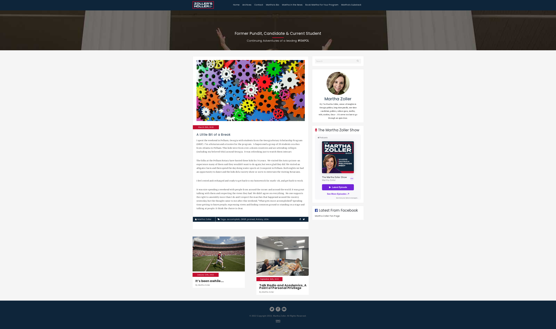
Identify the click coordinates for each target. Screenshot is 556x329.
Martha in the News (292, 4)
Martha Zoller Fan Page (327, 216)
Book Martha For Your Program (322, 4)
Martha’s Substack (351, 4)
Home (236, 4)
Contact (258, 4)
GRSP (243, 219)
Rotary (259, 219)
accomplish (233, 219)
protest (251, 219)
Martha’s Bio (272, 4)
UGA (266, 219)
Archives (247, 4)
